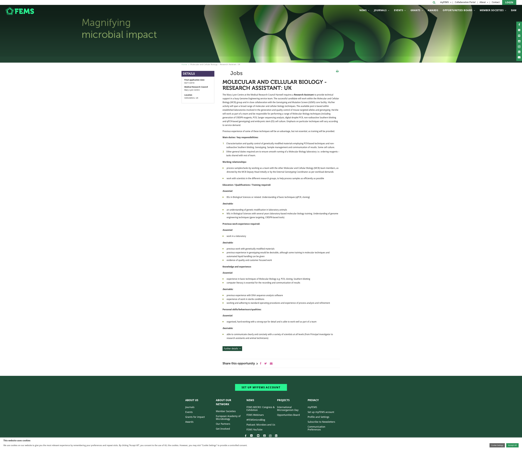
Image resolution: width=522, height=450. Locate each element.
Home (184, 64)
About (483, 2)
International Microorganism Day (288, 408)
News (362, 10)
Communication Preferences (316, 428)
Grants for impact (195, 416)
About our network (223, 402)
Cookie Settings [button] (497, 445)
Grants (415, 10)
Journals (380, 10)
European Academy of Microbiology (228, 417)
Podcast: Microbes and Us (260, 424)
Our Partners (223, 423)
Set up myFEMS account (261, 387)
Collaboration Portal (465, 2)
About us (191, 400)
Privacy (313, 400)
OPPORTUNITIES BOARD (457, 10)
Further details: (231, 348)
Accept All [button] (512, 445)
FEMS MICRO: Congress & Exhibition (260, 408)
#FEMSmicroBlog (255, 419)
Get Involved (223, 428)
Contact (496, 2)
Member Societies (492, 10)
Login (509, 2)
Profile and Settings (318, 416)
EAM (513, 10)
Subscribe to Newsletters (321, 421)
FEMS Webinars (255, 414)
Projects (283, 400)
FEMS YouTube (254, 429)
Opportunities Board (288, 414)
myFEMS (444, 2)
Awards (433, 10)
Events (398, 10)
